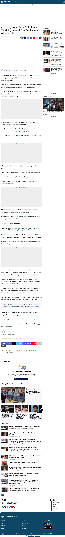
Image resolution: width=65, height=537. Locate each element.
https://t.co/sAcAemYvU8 (21, 131)
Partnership (55, 508)
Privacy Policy (31, 533)
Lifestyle (3, 528)
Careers (54, 506)
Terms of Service (39, 533)
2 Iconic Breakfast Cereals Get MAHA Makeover (23, 462)
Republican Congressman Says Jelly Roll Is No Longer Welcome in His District (57, 69)
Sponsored (24, 528)
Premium (3, 521)
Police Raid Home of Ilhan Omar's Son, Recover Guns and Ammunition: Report (57, 32)
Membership (25, 523)
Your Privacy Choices (34, 536)
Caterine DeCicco (10, 332)
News (2, 523)
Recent (9, 334)
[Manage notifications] (3, 534)
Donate (23, 525)
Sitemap (35, 533)
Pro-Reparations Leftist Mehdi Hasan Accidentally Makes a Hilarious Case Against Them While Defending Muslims (24, 481)
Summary (4, 334)
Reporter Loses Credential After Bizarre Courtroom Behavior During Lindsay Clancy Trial (23, 229)
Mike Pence (9, 352)
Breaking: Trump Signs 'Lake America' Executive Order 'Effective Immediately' (24, 474)
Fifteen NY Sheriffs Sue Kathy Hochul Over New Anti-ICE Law (56, 39)
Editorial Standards (56, 502)
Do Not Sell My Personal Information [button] (48, 533)
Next (2, 495)
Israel (28, 351)
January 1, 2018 (36, 135)
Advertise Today (32, 315)
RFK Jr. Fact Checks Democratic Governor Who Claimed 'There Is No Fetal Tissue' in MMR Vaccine (57, 53)
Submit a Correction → (36, 319)
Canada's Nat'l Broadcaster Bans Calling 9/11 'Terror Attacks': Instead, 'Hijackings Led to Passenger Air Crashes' (57, 45)
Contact (14, 334)
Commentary (3, 525)
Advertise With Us (56, 510)
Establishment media (12, 351)
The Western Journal (22, 216)
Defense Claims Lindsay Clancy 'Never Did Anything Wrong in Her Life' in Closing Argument (52, 113)
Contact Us (54, 504)
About (23, 521)
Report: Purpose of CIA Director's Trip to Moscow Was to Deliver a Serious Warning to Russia (24, 489)
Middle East (34, 351)
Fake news (22, 351)
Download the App (48, 521)
